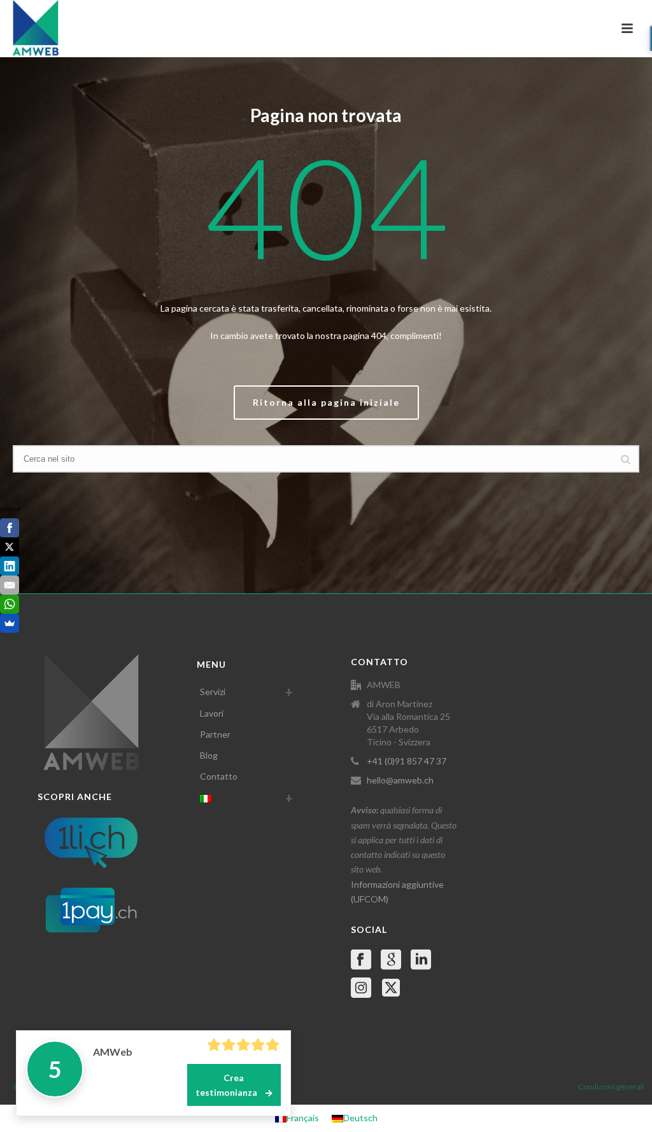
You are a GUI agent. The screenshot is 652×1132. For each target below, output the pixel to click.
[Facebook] (9, 527)
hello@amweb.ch (400, 780)
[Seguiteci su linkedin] (421, 960)
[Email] (9, 585)
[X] (9, 546)
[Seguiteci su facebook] (361, 960)
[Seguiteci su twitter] (391, 988)
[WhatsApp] (9, 604)
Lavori (211, 713)
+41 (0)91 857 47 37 (406, 761)
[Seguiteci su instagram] (361, 988)
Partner (215, 734)
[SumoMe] (9, 623)
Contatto (218, 776)
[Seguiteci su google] (391, 960)
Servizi (212, 691)
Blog (209, 755)
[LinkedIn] (9, 566)
